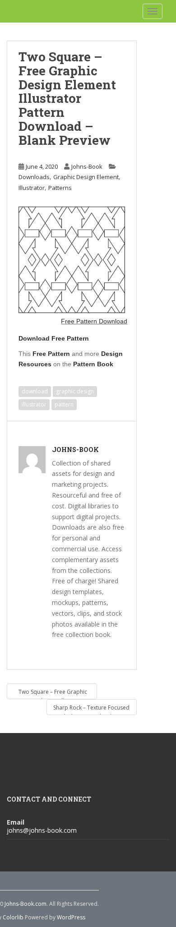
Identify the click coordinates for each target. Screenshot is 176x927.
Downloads (34, 177)
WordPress (71, 917)
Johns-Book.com (25, 904)
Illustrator (32, 188)
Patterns (60, 188)
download (35, 391)
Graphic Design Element (86, 177)
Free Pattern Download (94, 321)
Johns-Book (86, 166)
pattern (64, 404)
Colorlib (13, 917)
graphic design (75, 391)
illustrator (34, 404)
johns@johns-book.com (42, 830)
